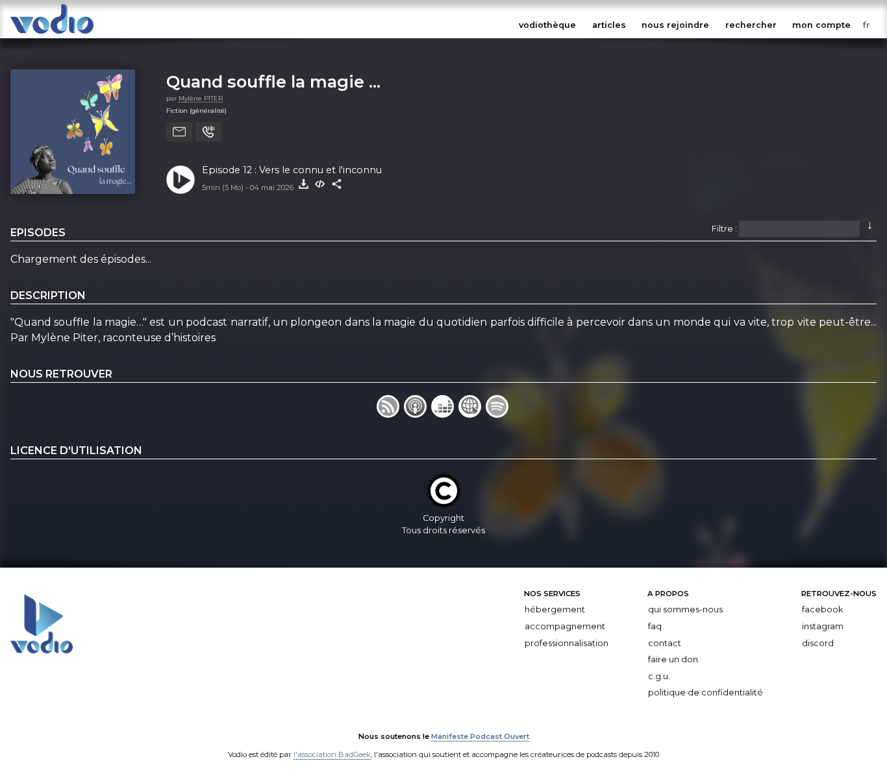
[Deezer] (444, 414)
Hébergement (555, 609)
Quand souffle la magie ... (273, 81)
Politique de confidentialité (705, 692)
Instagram (822, 626)
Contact (664, 642)
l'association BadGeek (332, 754)
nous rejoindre (675, 25)
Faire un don (673, 659)
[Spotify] (498, 414)
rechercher (751, 25)
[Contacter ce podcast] (179, 131)
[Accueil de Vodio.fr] (52, 34)
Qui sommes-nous (685, 609)
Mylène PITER (201, 98)
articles (609, 25)
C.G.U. (659, 676)
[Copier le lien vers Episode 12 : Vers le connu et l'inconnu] (337, 184)
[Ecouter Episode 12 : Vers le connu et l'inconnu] (180, 179)
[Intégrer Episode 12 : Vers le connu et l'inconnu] (320, 184)
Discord (818, 642)
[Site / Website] (472, 414)
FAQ (655, 626)
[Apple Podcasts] (417, 414)
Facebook (822, 609)
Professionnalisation (566, 642)
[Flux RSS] (390, 414)
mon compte (821, 25)
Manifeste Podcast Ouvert (480, 736)
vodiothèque (547, 25)
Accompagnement (565, 626)
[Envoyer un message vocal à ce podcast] (208, 131)
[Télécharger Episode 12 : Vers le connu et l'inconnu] (303, 184)
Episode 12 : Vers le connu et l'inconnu (292, 170)
